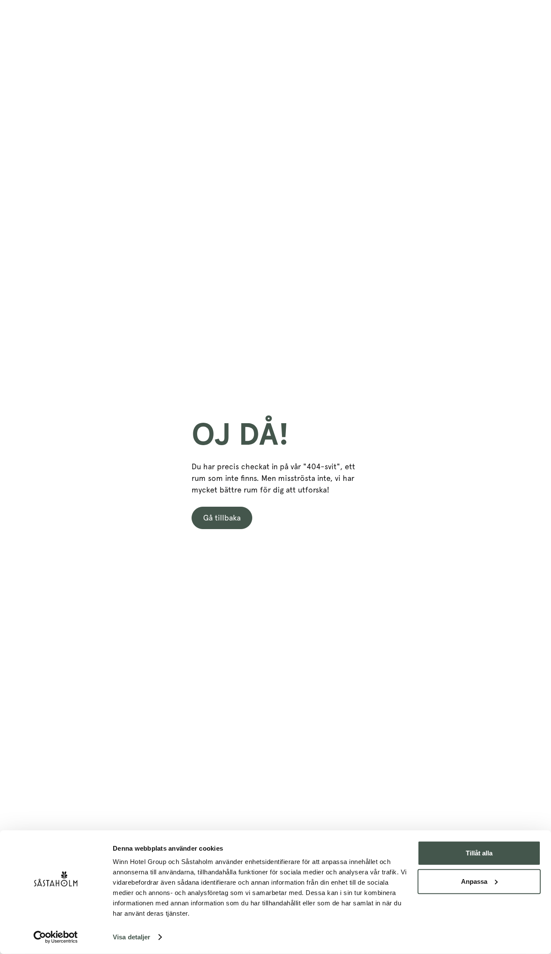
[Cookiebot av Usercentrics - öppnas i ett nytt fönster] (55, 937)
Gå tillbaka (222, 517)
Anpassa (474, 881)
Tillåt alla (479, 853)
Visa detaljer (131, 937)
